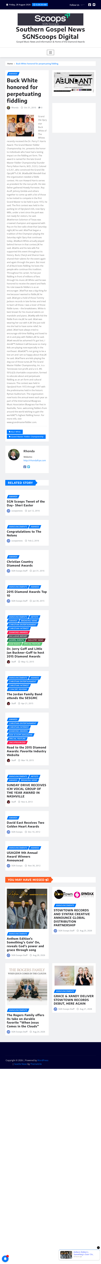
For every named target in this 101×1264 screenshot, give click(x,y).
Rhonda (15, 107)
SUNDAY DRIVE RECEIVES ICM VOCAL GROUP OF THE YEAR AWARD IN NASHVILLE (26, 790)
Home (10, 63)
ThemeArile (36, 1064)
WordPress (42, 1060)
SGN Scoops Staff (19, 570)
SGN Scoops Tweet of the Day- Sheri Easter (26, 503)
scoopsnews (17, 510)
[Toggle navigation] (50, 52)
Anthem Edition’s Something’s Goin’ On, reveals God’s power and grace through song (25, 944)
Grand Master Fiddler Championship (27, 436)
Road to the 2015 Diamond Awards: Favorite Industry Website (26, 751)
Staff (13, 661)
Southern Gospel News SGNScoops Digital (50, 32)
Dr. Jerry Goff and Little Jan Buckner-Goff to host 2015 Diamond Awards (25, 652)
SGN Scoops (16, 832)
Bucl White (16, 431)
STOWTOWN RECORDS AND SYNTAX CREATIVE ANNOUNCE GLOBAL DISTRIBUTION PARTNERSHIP (72, 917)
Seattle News (20, 1064)
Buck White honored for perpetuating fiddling (37, 63)
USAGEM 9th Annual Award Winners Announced (22, 856)
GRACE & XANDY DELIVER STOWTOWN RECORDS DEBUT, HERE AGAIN (74, 999)
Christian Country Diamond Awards (20, 563)
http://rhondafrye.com (35, 460)
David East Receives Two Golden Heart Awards (25, 824)
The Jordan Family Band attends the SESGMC (24, 696)
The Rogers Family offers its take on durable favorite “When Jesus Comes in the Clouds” (25, 1020)
